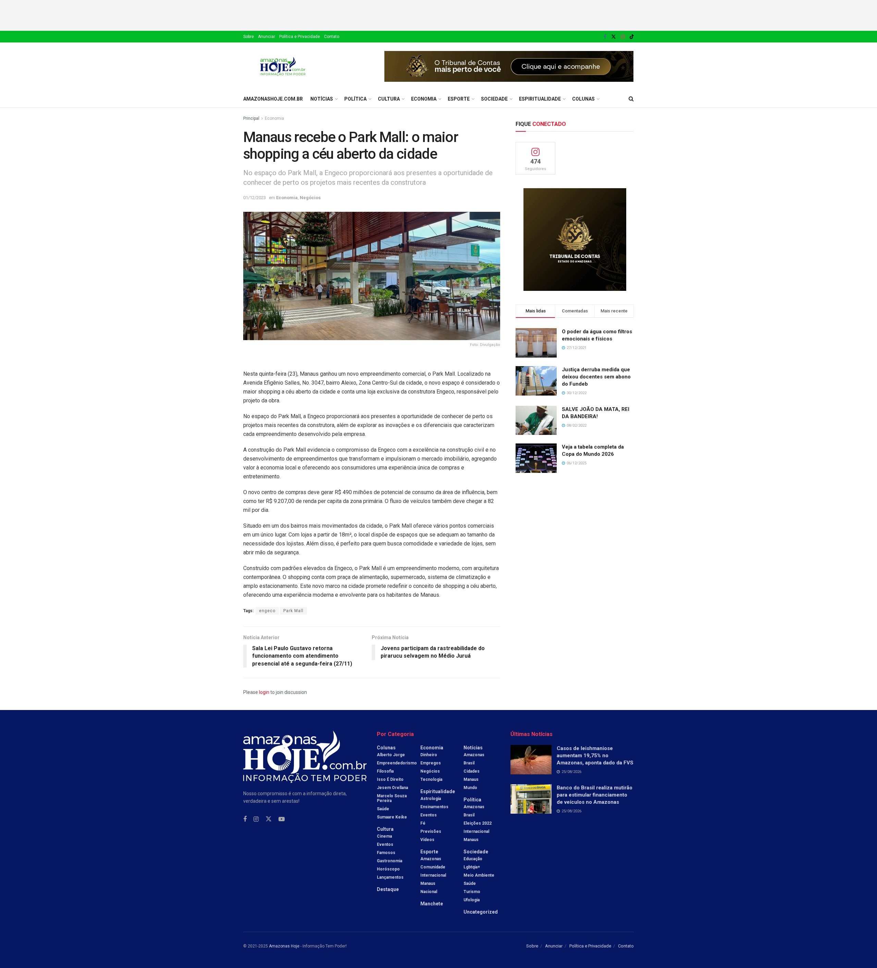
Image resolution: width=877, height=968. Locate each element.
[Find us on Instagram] (623, 37)
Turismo (472, 891)
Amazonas (430, 858)
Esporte (459, 99)
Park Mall (293, 610)
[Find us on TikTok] (632, 37)
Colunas (583, 99)
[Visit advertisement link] (509, 66)
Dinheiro (428, 754)
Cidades (472, 771)
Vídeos (427, 839)
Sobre (248, 36)
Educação (473, 858)
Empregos (430, 763)
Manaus (427, 883)
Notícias (321, 99)
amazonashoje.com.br (273, 99)
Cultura (389, 99)
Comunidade (432, 867)
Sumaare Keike (392, 817)
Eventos (385, 844)
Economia (423, 99)
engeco (267, 610)
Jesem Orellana (392, 787)
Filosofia (385, 771)
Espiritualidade (540, 99)
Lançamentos (390, 877)
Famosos (386, 852)
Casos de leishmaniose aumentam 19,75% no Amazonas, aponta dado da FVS (595, 755)
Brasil (469, 763)
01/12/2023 (254, 197)
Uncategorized (481, 912)
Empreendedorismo (397, 763)
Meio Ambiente (479, 875)
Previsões (430, 831)
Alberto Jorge (391, 754)
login (264, 692)
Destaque (388, 889)
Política (355, 99)
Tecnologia (431, 779)
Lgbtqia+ (472, 867)
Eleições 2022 (478, 823)
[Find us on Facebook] (605, 37)
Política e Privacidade (299, 36)
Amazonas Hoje (284, 946)
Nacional (428, 891)
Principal (251, 118)
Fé (422, 823)
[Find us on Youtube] (282, 819)
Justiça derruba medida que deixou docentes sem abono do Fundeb (596, 376)
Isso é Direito (390, 779)
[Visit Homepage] (282, 66)
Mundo (470, 787)
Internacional (433, 875)
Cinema (384, 836)
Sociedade (494, 99)
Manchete (431, 903)
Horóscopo (388, 869)
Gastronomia (389, 861)
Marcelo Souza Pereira (392, 798)
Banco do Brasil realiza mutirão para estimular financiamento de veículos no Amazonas (594, 795)
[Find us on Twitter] (613, 37)
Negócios (310, 197)
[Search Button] (631, 98)
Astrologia (430, 798)
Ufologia (472, 900)
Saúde (383, 808)
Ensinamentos (434, 806)
